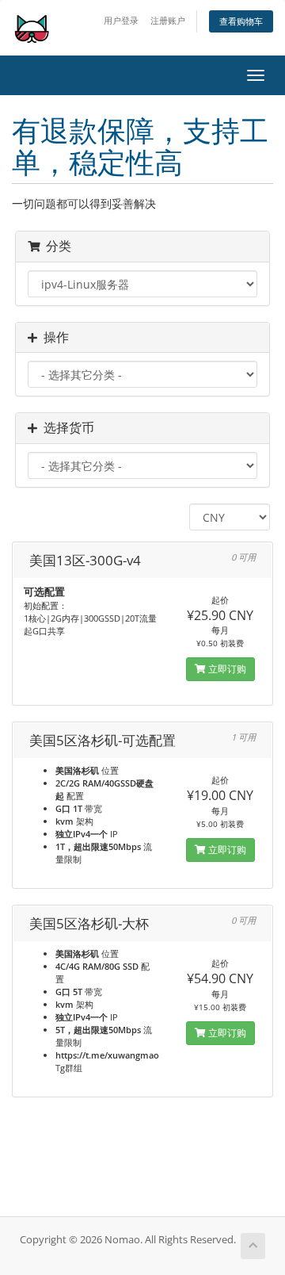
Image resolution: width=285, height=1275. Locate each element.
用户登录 (121, 20)
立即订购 (226, 669)
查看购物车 (241, 21)
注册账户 (167, 20)
